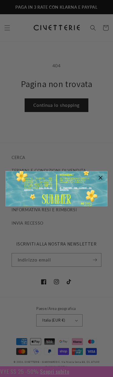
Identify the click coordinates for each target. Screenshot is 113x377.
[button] (101, 177)
